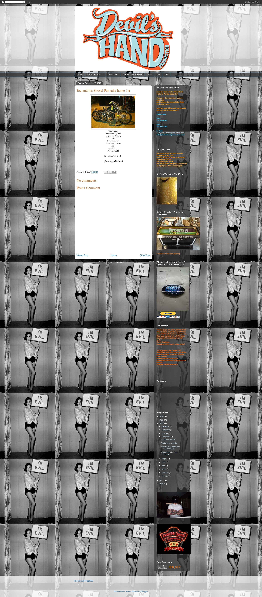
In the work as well (168, 440)
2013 (161, 420)
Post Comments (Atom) (118, 262)
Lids (158, 75)
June (164, 462)
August (165, 459)
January (165, 476)
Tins (149, 75)
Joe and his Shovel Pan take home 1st (170, 448)
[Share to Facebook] (112, 172)
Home (79, 75)
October (165, 433)
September (166, 437)
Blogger (145, 592)
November (166, 430)
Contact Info (113, 75)
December (166, 426)
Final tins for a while (169, 443)
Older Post (145, 255)
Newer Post (82, 255)
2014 (161, 416)
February (165, 473)
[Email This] (105, 172)
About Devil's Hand (94, 75)
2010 (161, 484)
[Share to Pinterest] (115, 172)
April (164, 466)
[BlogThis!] (107, 172)
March (164, 469)
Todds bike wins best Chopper (169, 453)
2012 (161, 423)
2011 (161, 480)
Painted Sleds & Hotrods (133, 75)
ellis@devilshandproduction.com (171, 133)
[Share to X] (110, 172)
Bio (167, 75)
